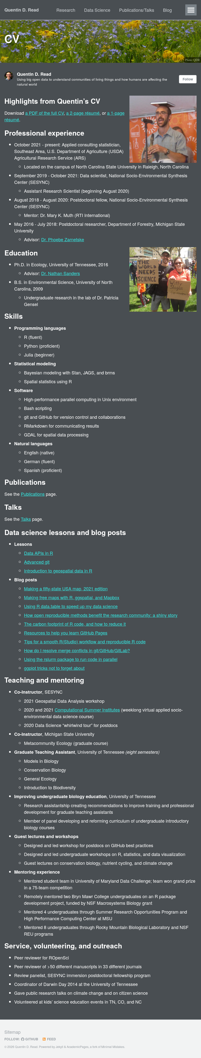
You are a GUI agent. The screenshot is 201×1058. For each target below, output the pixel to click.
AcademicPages (77, 1047)
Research (65, 10)
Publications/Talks (136, 10)
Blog (167, 10)
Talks (26, 519)
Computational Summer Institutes (87, 709)
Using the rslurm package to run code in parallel (70, 659)
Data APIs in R (38, 553)
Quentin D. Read (21, 10)
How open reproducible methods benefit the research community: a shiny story (100, 615)
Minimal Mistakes (112, 1047)
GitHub (31, 1039)
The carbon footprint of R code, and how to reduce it (75, 624)
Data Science (97, 10)
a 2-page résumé (83, 113)
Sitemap (12, 1032)
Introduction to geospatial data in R (58, 570)
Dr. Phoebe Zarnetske (62, 239)
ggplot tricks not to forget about (54, 668)
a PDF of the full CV (44, 113)
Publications (33, 494)
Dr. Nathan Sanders (60, 273)
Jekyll (59, 1047)
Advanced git (37, 562)
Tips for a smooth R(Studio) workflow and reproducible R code (85, 641)
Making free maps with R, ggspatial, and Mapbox (71, 597)
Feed (51, 1039)
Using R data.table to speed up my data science (71, 606)
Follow (188, 79)
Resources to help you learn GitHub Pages (65, 632)
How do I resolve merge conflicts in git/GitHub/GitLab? (77, 650)
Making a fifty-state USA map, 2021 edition (66, 588)
